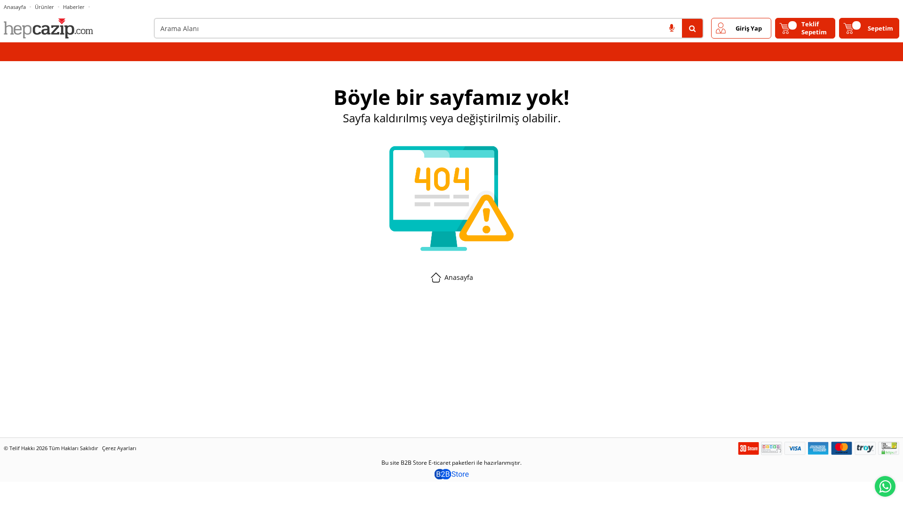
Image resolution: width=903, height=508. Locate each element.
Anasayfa (15, 6)
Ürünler (44, 6)
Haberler (74, 7)
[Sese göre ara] (671, 28)
